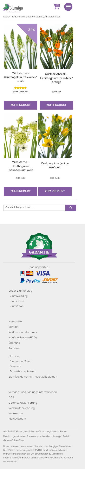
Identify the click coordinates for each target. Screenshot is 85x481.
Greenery (15, 366)
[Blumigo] (13, 8)
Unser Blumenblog (20, 291)
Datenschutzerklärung (22, 403)
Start (6, 17)
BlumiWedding (18, 296)
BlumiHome (17, 301)
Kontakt (13, 327)
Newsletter (15, 322)
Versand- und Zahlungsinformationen (32, 392)
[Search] (70, 208)
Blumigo (13, 356)
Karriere (13, 348)
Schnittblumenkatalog (23, 371)
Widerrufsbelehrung (21, 408)
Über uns (14, 343)
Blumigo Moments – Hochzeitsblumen (32, 377)
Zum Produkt (21, 105)
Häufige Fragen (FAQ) (22, 338)
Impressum (15, 413)
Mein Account (17, 419)
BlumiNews (16, 306)
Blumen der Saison (21, 361)
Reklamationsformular (22, 332)
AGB (11, 397)
